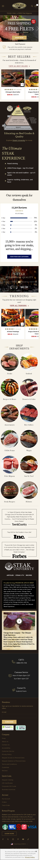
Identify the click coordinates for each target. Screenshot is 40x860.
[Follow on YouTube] (23, 839)
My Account (6, 799)
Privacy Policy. (30, 857)
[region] (19, 28)
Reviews (4, 770)
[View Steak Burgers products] (10, 490)
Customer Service (8, 751)
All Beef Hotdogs (13, 331)
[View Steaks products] (10, 362)
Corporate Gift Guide (9, 786)
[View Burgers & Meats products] (10, 388)
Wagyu (29, 450)
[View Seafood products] (29, 362)
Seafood (29, 373)
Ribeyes (29, 502)
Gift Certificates (7, 783)
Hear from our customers (19, 256)
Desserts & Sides (28, 399)
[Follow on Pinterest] (18, 839)
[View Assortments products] (10, 413)
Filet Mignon (9, 476)
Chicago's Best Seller (13, 92)
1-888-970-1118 (21, 663)
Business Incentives (8, 789)
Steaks (9, 373)
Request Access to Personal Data (13, 758)
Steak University (19, 140)
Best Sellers (28, 425)
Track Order (6, 805)
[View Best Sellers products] (29, 413)
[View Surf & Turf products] (29, 464)
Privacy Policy (7, 754)
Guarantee (5, 767)
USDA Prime (10, 450)
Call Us (21, 660)
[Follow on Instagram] (13, 839)
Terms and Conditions (9, 764)
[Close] (36, 851)
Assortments (10, 425)
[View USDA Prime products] (10, 439)
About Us (5, 741)
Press (4, 738)
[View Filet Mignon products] (10, 464)
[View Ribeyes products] (29, 490)
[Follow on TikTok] (28, 839)
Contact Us (21, 688)
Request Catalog (7, 780)
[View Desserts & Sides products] (29, 388)
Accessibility (6, 748)
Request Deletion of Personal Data (13, 761)
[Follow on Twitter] (8, 839)
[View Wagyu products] (29, 439)
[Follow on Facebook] (3, 839)
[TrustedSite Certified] (8, 727)
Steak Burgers (9, 502)
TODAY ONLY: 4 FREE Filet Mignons (19, 13)
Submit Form (21, 691)
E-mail (4, 712)
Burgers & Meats (9, 399)
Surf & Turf (28, 476)
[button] (9, 89)
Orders (4, 802)
